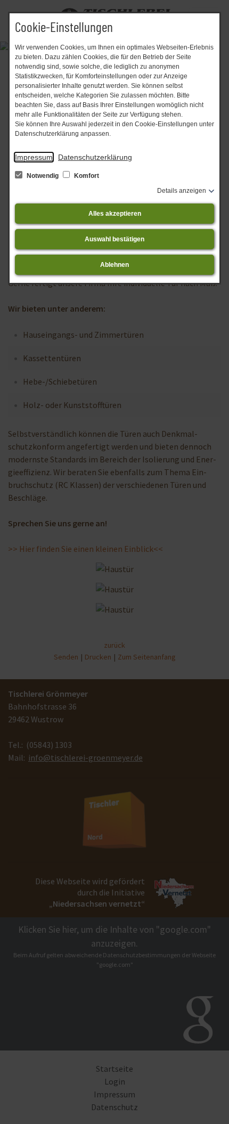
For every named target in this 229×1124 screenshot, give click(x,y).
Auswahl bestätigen (114, 239)
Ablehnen (114, 264)
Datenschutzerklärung (95, 157)
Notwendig (42, 176)
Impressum (34, 157)
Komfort (85, 176)
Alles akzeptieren (114, 213)
